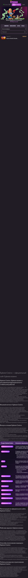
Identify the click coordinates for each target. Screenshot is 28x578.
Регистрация (16, 4)
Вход (23, 4)
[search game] (25, 32)
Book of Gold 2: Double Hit (13, 38)
